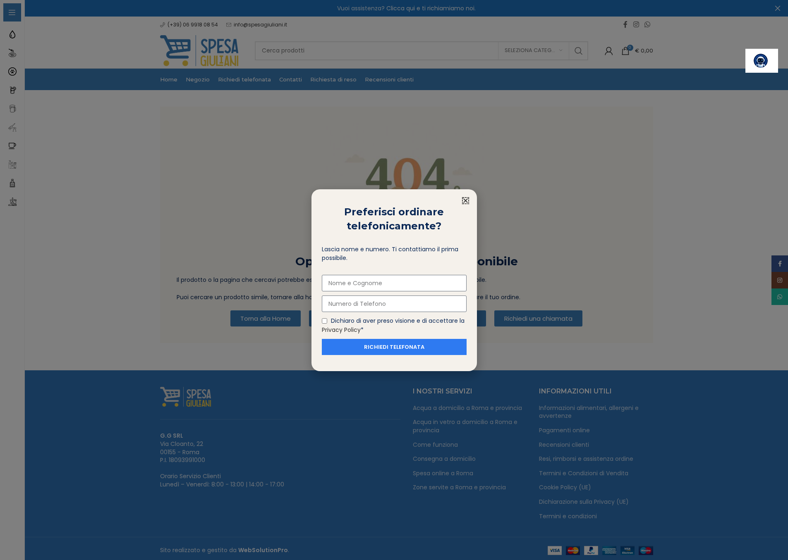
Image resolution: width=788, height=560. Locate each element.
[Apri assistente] (761, 61)
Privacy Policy (341, 329)
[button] (465, 201)
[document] (394, 280)
